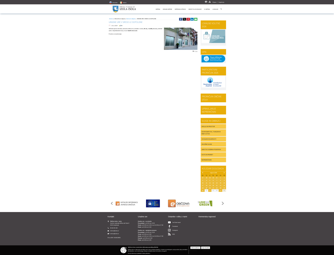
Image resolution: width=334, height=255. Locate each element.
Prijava (214, 2)
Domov (111, 18)
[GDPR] (153, 203)
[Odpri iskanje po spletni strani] (221, 9)
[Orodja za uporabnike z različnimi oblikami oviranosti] (206, 2)
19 (209, 185)
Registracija (221, 2)
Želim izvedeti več (195, 247)
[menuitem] (157, 9)
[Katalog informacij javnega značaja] (127, 203)
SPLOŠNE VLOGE (207, 144)
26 (209, 188)
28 (206, 178)
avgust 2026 (213, 173)
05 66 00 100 (114, 228)
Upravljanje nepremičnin (209, 110)
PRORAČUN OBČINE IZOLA (212, 98)
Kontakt (111, 217)
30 (213, 178)
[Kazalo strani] (210, 2)
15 (220, 183)
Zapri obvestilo (205, 247)
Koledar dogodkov (213, 168)
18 (206, 185)
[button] (111, 203)
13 (213, 183)
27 (202, 178)
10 (202, 183)
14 (216, 183)
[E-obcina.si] (179, 203)
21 (216, 185)
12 (209, 183)
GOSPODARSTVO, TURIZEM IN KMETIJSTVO (211, 133)
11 (206, 183)
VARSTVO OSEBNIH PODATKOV (211, 149)
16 (224, 183)
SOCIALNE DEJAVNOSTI (209, 139)
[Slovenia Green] (205, 203)
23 (224, 185)
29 (209, 178)
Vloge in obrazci (211, 120)
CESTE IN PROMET (207, 155)
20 (213, 185)
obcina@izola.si (114, 230)
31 (216, 178)
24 (202, 188)
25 (206, 188)
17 (202, 185)
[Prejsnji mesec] (202, 172)
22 (220, 185)
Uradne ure (142, 217)
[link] (180, 19)
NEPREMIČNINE (207, 160)
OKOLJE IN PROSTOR (208, 126)
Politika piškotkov (146, 253)
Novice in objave (130, 18)
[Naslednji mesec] (224, 172)
